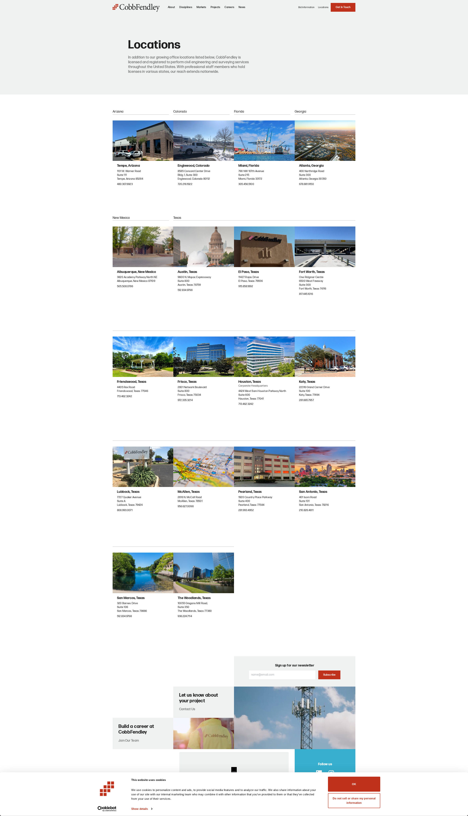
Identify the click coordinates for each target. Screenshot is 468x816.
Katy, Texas (307, 382)
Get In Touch (343, 7)
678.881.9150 (306, 184)
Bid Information (306, 7)
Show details (139, 808)
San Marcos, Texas (131, 598)
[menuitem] (171, 9)
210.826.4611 (306, 510)
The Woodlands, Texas (194, 598)
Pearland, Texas (250, 492)
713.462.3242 (124, 396)
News (242, 7)
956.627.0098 (186, 506)
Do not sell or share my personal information (354, 800)
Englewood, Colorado (194, 166)
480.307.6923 (125, 184)
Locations (323, 7)
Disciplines (185, 7)
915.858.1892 (245, 286)
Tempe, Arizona (128, 166)
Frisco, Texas (187, 382)
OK (354, 784)
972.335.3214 (185, 400)
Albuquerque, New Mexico (136, 272)
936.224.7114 (185, 616)
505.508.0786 (125, 286)
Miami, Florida (248, 166)
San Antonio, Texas (313, 492)
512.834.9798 (185, 290)
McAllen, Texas (189, 492)
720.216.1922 (185, 184)
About (171, 7)
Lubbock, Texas (128, 492)
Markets (201, 7)
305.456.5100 (246, 184)
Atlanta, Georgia (311, 166)
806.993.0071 (125, 510)
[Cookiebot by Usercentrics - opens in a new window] (107, 809)
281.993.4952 (246, 510)
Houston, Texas (249, 382)
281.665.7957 (306, 400)
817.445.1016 (306, 294)
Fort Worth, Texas (312, 272)
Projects (215, 7)
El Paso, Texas (248, 272)
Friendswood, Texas (131, 382)
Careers (229, 7)
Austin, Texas (187, 272)
